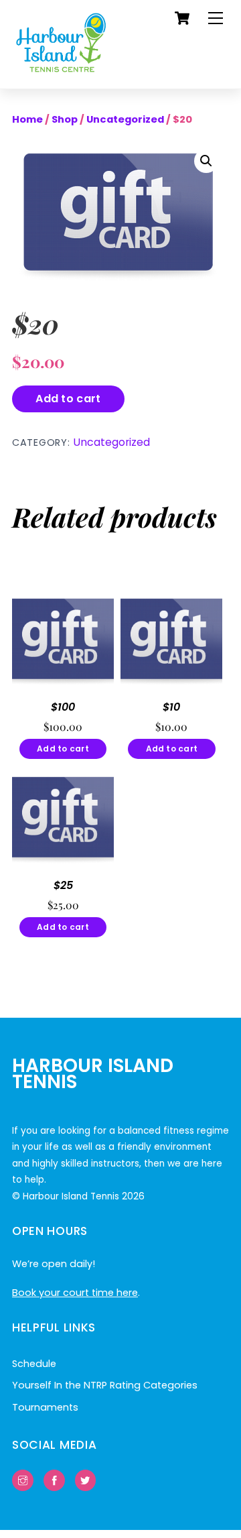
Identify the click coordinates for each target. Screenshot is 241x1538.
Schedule (34, 1363)
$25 (63, 886)
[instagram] (22, 1479)
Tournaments (45, 1407)
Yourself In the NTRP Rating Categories (104, 1385)
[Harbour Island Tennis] (61, 71)
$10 (171, 708)
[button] (206, 161)
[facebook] (54, 1479)
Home (27, 119)
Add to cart (68, 398)
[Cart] (182, 18)
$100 (63, 708)
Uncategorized (125, 119)
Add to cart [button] (63, 748)
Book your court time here (75, 1292)
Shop (65, 119)
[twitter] (85, 1479)
